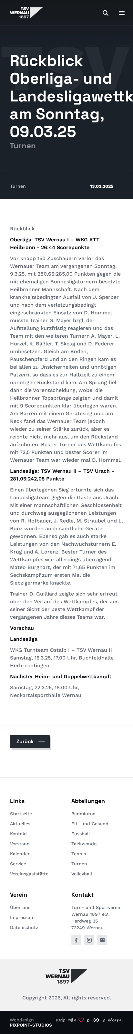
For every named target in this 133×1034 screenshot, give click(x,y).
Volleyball (81, 873)
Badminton (83, 813)
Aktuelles (20, 823)
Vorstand (20, 843)
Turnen (18, 186)
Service (18, 863)
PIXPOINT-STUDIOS (31, 1025)
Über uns (20, 907)
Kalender (20, 853)
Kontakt (18, 833)
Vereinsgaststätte (29, 873)
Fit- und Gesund (89, 823)
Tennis (78, 853)
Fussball (80, 833)
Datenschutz (24, 927)
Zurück (25, 741)
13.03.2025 (101, 186)
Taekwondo (84, 843)
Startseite (21, 813)
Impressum (22, 917)
